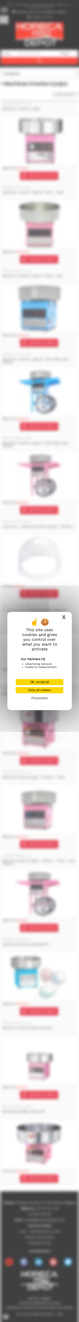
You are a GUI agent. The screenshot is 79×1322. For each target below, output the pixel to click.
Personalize (39, 698)
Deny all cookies (39, 690)
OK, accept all (39, 682)
